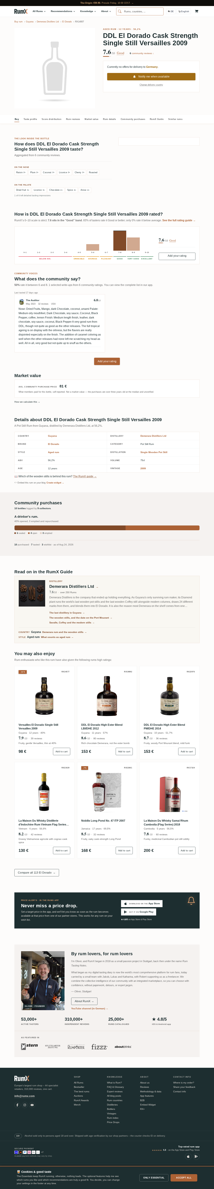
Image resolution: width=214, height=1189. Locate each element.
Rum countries (114, 1100)
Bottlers (111, 1109)
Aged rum (109, 29)
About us (144, 1082)
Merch (77, 1104)
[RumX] (21, 11)
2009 (143, 468)
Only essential (154, 1177)
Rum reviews (73, 119)
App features (147, 1095)
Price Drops (113, 1122)
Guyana (52, 436)
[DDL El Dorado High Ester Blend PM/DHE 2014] (169, 696)
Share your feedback (184, 1087)
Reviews (144, 1087)
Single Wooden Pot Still (153, 452)
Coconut (48, 172)
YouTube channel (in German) (89, 1008)
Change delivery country (151, 84)
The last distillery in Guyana (67, 612)
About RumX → (84, 1001)
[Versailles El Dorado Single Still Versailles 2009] (44, 696)
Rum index (112, 1118)
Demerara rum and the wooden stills (64, 632)
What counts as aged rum (57, 637)
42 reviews (36, 834)
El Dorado (53, 444)
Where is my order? (183, 1082)
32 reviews (99, 834)
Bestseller (79, 1087)
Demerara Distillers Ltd (153, 436)
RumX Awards (81, 1100)
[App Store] (188, 1156)
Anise (85, 190)
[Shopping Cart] (197, 11)
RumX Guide (157, 119)
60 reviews (161, 834)
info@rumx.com (24, 1096)
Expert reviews (115, 1091)
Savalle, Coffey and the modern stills (72, 622)
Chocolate (56, 190)
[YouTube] (32, 1105)
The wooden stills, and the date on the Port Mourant (80, 617)
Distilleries (112, 1104)
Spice (71, 190)
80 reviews (99, 738)
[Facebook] (17, 1105)
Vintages (111, 1113)
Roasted (93, 172)
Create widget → (55, 482)
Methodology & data (150, 1091)
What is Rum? (114, 1082)
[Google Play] (196, 1156)
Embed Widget (148, 1104)
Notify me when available (154, 76)
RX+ (142, 1109)
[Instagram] (25, 1105)
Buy (17, 119)
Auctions (78, 1095)
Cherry (79, 172)
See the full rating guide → (179, 220)
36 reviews (161, 738)
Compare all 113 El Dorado (37, 872)
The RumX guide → (85, 476)
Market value (91, 119)
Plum (34, 172)
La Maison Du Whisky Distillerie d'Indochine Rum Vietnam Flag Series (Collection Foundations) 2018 (42, 822)
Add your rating (177, 255)
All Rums (78, 1082)
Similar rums (175, 119)
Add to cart (62, 751)
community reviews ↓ (142, 53)
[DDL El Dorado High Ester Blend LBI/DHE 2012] (107, 696)
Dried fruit (22, 190)
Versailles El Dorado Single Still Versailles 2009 (38, 726)
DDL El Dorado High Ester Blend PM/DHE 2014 (164, 726)
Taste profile (30, 119)
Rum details (109, 119)
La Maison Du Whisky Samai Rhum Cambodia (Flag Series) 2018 (166, 822)
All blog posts (114, 1095)
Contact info (179, 1091)
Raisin (21, 172)
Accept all (184, 1177)
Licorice (64, 172)
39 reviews (36, 738)
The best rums (81, 1091)
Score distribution (51, 119)
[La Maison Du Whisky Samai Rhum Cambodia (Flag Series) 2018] (169, 792)
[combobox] (140, 11)
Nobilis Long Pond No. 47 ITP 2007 (103, 820)
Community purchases (133, 119)
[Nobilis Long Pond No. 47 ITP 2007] (107, 792)
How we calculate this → (27, 401)
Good (120, 53)
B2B (142, 1100)
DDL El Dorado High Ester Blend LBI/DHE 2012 (102, 726)
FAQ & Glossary (115, 1087)
